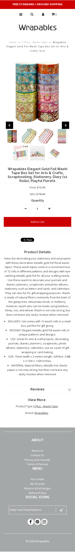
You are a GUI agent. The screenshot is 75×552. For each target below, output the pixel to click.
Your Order (37, 479)
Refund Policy (37, 493)
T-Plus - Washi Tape (35, 42)
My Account (37, 484)
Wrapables (41, 413)
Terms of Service (37, 464)
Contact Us (37, 455)
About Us (37, 450)
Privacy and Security (37, 460)
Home (13, 42)
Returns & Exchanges (37, 488)
